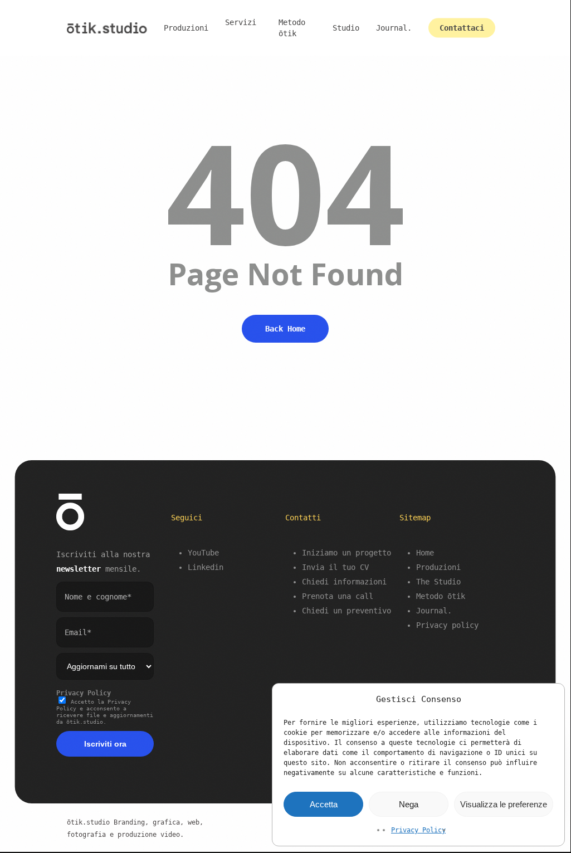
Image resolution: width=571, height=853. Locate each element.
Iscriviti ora (105, 743)
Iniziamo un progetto (346, 552)
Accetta (324, 804)
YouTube (203, 552)
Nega (408, 804)
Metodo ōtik (440, 596)
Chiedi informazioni (344, 581)
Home (425, 552)
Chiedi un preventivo (346, 610)
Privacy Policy (418, 830)
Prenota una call (337, 596)
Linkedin (205, 567)
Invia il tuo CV (335, 567)
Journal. (434, 610)
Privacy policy (447, 625)
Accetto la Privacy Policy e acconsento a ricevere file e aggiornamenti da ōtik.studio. (104, 712)
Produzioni (438, 567)
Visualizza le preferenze (503, 804)
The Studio (438, 581)
